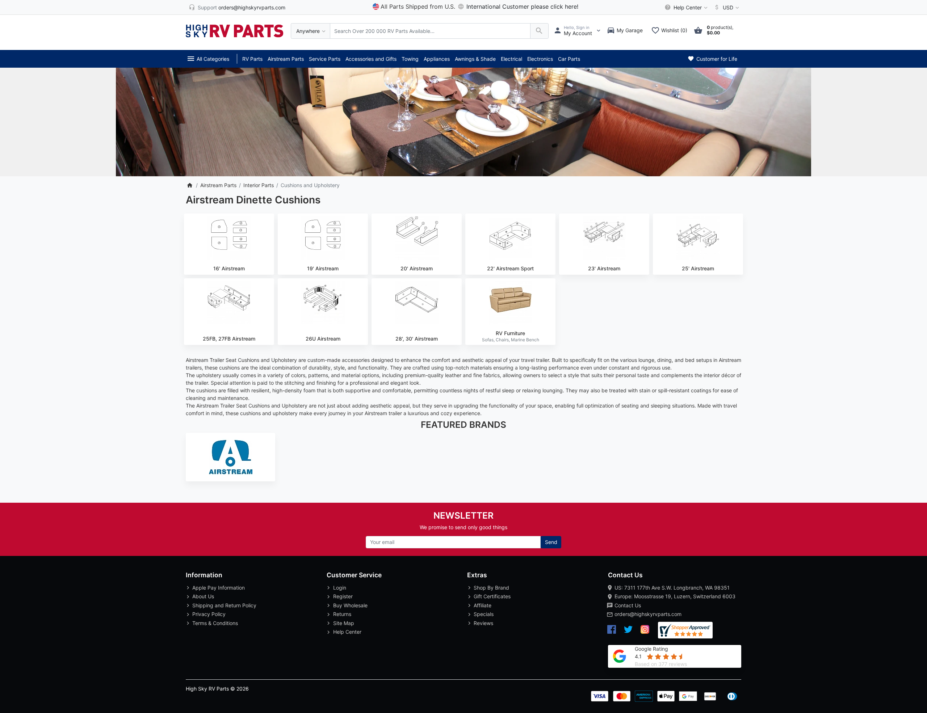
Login (339, 588)
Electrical (511, 59)
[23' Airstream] (604, 238)
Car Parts (569, 59)
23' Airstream (604, 268)
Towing (410, 59)
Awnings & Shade (475, 59)
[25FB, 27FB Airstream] (229, 302)
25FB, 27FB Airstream (229, 339)
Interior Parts (258, 185)
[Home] (189, 185)
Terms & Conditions (215, 623)
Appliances (437, 59)
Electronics (540, 59)
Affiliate (482, 605)
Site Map (343, 623)
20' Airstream (416, 268)
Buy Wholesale (350, 605)
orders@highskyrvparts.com (647, 614)
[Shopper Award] (685, 630)
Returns (342, 614)
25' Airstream (698, 268)
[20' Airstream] (416, 238)
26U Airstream (323, 339)
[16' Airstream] (229, 238)
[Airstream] (230, 457)
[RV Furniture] (510, 302)
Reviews (483, 623)
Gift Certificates (492, 596)
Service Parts (324, 59)
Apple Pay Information (218, 588)
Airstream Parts (286, 59)
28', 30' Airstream (416, 339)
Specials (484, 614)
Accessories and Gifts (371, 59)
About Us (203, 596)
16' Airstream (229, 268)
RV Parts (252, 59)
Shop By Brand (491, 588)
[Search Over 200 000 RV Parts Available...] (539, 31)
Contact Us (627, 605)
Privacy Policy (209, 614)
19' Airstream (323, 268)
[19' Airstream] (322, 238)
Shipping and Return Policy (224, 605)
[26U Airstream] (322, 302)
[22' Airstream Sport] (510, 238)
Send (551, 542)
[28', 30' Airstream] (416, 302)
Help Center (347, 632)
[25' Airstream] (698, 238)
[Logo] (235, 30)
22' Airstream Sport (510, 268)
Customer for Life (716, 59)
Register (343, 596)
